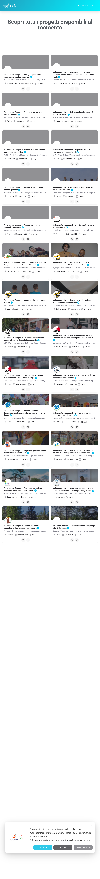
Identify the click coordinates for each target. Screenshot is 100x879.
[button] (72, 5)
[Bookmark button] (28, 89)
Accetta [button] (43, 847)
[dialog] (50, 837)
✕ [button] (92, 825)
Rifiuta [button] (63, 847)
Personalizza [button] (83, 847)
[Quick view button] (23, 89)
